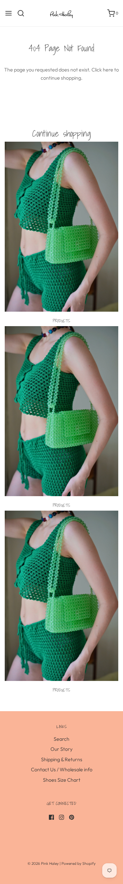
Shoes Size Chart (61, 780)
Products (61, 320)
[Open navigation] (8, 13)
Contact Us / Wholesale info (61, 769)
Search (61, 739)
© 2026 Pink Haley (43, 863)
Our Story (61, 749)
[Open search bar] (23, 13)
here (108, 69)
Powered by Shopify (79, 863)
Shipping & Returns (61, 759)
